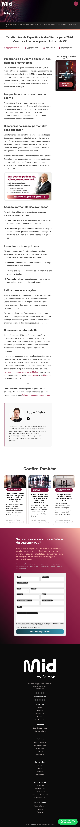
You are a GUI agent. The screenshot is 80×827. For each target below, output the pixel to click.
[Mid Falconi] (8, 4)
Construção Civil (40, 745)
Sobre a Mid (40, 785)
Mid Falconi (34, 824)
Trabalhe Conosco (40, 806)
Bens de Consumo (40, 742)
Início (8, 24)
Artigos (13, 24)
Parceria (40, 812)
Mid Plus (40, 711)
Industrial (40, 751)
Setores (40, 739)
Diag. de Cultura (40, 731)
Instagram (34, 375)
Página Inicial (40, 782)
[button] (66, 75)
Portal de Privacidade (40, 798)
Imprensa (40, 809)
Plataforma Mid (40, 720)
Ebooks (40, 768)
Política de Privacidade (40, 795)
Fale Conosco (40, 803)
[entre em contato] (28, 186)
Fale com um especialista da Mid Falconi (22, 372)
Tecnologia (40, 754)
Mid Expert (40, 714)
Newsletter (40, 774)
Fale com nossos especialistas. (36, 395)
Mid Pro (40, 708)
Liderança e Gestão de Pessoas (12, 48)
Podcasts (40, 771)
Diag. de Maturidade (40, 728)
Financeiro (40, 748)
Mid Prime (40, 717)
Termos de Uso (40, 792)
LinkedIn (47, 375)
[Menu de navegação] (76, 3)
